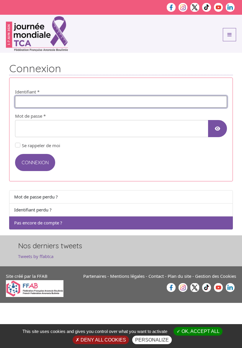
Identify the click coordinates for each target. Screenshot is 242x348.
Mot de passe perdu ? (36, 197)
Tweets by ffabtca (35, 256)
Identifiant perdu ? (33, 210)
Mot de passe (30, 116)
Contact (156, 276)
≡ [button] (229, 34)
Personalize (152, 339)
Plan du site (179, 276)
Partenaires (94, 276)
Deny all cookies (102, 339)
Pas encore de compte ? (38, 223)
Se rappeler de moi (41, 145)
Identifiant (27, 92)
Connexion (35, 162)
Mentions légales (127, 276)
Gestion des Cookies (215, 276)
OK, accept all (200, 331)
